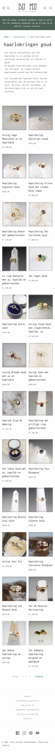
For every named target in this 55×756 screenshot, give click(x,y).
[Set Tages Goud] (41, 259)
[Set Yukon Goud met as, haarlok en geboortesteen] (14, 451)
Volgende (39, 676)
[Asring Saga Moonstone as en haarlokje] (14, 118)
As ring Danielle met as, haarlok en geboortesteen (14, 280)
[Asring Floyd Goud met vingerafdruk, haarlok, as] (41, 307)
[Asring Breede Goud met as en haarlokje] (14, 355)
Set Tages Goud (38, 276)
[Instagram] (24, 733)
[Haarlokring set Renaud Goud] (14, 589)
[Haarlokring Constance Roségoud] (41, 544)
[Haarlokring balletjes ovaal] (41, 118)
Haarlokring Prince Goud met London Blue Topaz (40, 187)
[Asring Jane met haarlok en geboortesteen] (41, 355)
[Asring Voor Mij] (14, 544)
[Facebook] (17, 733)
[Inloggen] (44, 8)
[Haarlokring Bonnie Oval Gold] (14, 500)
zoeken (27, 696)
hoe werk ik (27, 705)
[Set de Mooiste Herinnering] (41, 589)
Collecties (19, 37)
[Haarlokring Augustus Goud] (14, 166)
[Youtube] (37, 733)
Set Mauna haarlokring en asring (11, 654)
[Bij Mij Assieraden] (27, 7)
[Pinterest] (31, 733)
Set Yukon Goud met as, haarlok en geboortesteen (14, 472)
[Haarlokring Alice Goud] (14, 307)
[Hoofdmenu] (3, 8)
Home (6, 37)
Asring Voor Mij (12, 561)
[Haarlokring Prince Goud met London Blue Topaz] (41, 166)
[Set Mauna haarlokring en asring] (14, 633)
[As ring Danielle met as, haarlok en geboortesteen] (14, 259)
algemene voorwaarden (27, 709)
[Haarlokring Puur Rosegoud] (41, 451)
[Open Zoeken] (8, 8)
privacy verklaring (27, 714)
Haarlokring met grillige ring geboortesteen (38, 424)
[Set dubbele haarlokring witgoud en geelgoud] (41, 633)
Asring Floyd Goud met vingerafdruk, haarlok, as (40, 328)
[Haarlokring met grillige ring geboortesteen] (41, 403)
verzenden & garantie (27, 701)
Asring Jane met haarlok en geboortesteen (38, 376)
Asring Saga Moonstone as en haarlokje (12, 139)
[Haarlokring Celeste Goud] (41, 500)
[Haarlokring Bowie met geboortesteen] (14, 214)
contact (27, 718)
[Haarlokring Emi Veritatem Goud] (41, 214)
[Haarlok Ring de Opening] (14, 403)
